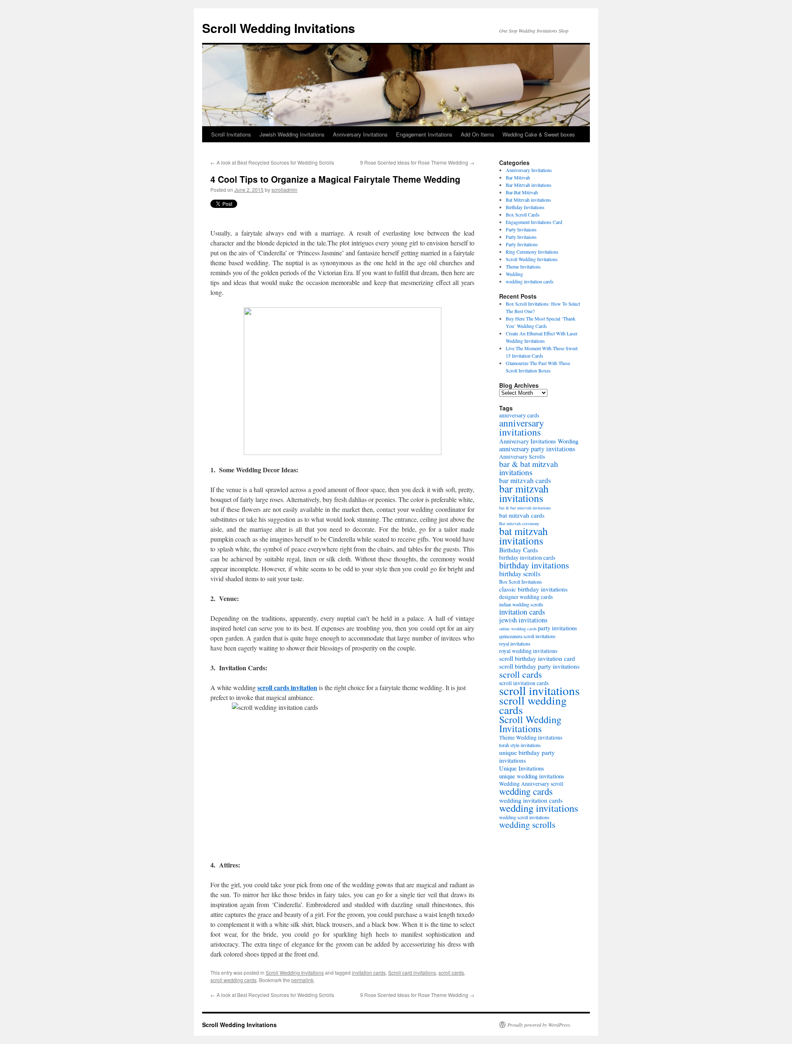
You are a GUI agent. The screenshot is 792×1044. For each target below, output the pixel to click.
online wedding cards (518, 629)
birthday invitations (534, 565)
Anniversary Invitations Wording (538, 441)
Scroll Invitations (231, 134)
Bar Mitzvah (518, 177)
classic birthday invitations (533, 589)
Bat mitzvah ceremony (519, 523)
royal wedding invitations (528, 651)
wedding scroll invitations (524, 817)
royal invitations (514, 643)
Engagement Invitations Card (534, 222)
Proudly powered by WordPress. (539, 1024)
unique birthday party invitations (527, 756)
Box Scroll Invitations (520, 581)
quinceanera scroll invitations (527, 636)
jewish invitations (523, 620)
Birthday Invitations (525, 207)
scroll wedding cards (233, 979)
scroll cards (451, 972)
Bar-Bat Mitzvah (522, 192)
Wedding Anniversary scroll (531, 783)
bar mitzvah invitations (524, 493)
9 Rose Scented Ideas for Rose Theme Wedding (417, 162)
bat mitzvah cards (521, 515)
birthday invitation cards (527, 557)
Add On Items (477, 134)
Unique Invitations (521, 768)
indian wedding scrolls (521, 604)
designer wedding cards (526, 597)
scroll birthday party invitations (539, 666)
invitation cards (369, 972)
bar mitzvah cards (525, 480)
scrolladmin (284, 189)
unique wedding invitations (531, 776)
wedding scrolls (527, 824)
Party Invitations (522, 244)
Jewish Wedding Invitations (292, 134)
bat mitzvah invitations (523, 535)
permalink (302, 979)
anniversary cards (519, 415)
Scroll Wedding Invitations (278, 28)
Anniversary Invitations (360, 134)
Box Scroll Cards (523, 214)
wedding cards (526, 791)
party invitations (557, 628)
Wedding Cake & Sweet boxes (538, 134)
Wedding (514, 274)
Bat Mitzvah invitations (528, 199)
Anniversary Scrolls (522, 456)
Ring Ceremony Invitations (532, 251)
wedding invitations (538, 808)
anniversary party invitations (537, 448)
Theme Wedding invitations (530, 737)
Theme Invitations (523, 266)
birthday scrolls (519, 573)
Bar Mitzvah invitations (529, 184)
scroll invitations (539, 690)
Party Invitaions (521, 229)
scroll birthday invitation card (537, 658)
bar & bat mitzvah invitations (528, 468)
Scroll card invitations (412, 972)
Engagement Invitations (424, 134)
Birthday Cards (518, 550)
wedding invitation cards (530, 281)
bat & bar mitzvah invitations (525, 508)
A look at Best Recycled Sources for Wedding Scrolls (272, 162)
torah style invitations (520, 745)
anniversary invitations (521, 427)
